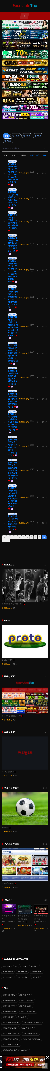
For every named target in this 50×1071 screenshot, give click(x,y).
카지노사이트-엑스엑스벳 (11, 1034)
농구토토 (37, 135)
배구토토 (7, 140)
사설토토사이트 (11, 788)
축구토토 (15, 135)
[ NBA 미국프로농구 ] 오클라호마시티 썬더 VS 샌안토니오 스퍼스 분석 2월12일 (13, 470)
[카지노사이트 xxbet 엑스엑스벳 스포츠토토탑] (22, 1062)
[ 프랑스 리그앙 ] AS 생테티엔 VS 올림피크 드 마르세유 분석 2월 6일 (13, 377)
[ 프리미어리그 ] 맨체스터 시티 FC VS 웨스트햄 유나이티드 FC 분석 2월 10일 (13, 422)
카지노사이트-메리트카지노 (32, 1039)
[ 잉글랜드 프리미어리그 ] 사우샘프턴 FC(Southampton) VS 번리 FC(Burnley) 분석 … (13, 497)
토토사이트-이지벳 (9, 1006)
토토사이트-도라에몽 (10, 1011)
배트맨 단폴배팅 (8, 771)
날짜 (44, 155)
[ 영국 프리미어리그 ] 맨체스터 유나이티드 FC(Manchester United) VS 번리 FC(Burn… (13, 326)
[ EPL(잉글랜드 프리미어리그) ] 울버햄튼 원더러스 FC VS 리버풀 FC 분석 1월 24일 (13, 354)
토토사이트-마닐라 (9, 995)
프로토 (7, 620)
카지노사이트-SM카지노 (11, 1039)
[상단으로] (45, 1066)
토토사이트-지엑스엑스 (28, 1011)
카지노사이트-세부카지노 (11, 1022)
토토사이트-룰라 (8, 1017)
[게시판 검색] (45, 148)
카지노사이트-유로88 (10, 1028)
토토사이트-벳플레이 (10, 1000)
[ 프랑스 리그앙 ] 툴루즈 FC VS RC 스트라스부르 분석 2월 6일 (12, 400)
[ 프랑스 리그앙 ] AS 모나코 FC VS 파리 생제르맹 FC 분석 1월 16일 (13, 244)
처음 (4, 537)
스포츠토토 (9, 564)
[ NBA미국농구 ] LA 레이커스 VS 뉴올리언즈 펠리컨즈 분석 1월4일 (13, 198)
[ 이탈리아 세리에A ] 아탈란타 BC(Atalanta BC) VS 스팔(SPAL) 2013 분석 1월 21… (13, 298)
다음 (4, 540)
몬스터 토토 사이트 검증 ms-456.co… (24, 919)
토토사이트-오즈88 (25, 1006)
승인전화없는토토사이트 (11, 715)
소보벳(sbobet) (8, 883)
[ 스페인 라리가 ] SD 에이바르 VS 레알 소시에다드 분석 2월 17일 (13, 523)
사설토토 (5, 827)
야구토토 (26, 135)
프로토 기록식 (7, 659)
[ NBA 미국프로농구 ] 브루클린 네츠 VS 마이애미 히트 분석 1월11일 (13, 221)
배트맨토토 (9, 732)
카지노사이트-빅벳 (27, 1028)
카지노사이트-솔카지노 (30, 1034)
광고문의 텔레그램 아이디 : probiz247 (15, 1050)
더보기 (45, 564)
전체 (6, 135)
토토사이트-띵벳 (24, 995)
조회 (32, 155)
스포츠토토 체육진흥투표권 (12, 604)
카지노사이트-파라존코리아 (32, 1022)
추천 (38, 155)
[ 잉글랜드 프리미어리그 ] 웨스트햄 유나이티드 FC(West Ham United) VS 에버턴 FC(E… (13, 271)
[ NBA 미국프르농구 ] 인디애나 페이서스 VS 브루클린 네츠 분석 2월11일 (12, 447)
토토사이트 (9, 676)
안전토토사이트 (11, 844)
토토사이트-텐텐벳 (27, 1000)
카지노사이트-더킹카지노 (11, 1045)
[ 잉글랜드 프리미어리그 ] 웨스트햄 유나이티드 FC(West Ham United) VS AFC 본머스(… (13, 172)
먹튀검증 (8, 899)
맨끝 (8, 540)
